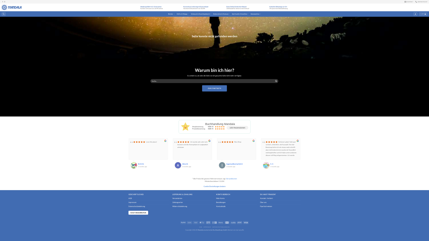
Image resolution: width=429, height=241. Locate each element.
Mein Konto (220, 198)
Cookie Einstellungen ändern (215, 186)
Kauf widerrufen (138, 213)
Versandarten (177, 198)
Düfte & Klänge (182, 14)
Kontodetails (221, 206)
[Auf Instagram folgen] (4, 1)
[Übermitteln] (276, 81)
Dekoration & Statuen (220, 14)
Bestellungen (221, 202)
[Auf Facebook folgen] (2, 1)
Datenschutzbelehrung (136, 206)
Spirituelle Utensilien (239, 14)
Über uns (263, 202)
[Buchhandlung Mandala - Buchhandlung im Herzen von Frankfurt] (12, 7)
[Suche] (3, 14)
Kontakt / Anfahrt (266, 198)
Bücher (170, 14)
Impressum (132, 202)
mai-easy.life (240, 230)
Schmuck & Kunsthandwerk (200, 14)
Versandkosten (231, 179)
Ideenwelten (255, 14)
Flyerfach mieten (266, 206)
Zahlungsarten (177, 202)
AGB (130, 198)
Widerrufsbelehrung (179, 206)
